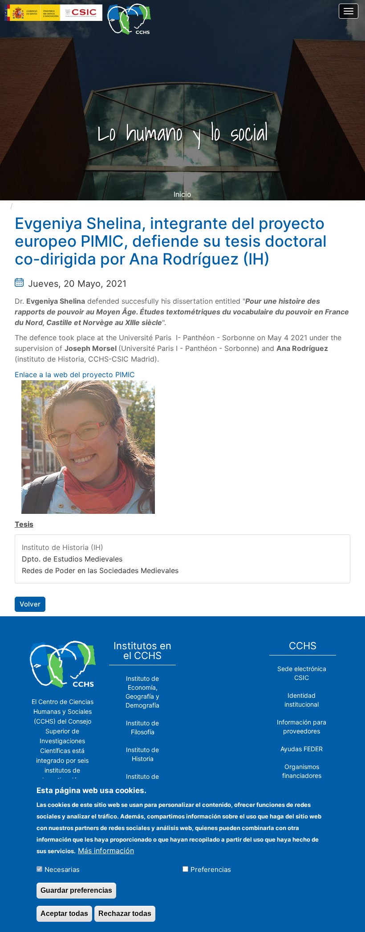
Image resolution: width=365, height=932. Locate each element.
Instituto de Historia (142, 754)
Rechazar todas (124, 913)
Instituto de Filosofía (142, 727)
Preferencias (211, 869)
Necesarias (62, 869)
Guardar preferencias (76, 890)
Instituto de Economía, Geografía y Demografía (142, 692)
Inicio (182, 194)
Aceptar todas (64, 913)
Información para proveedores (301, 726)
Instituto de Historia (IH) (62, 547)
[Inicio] (132, 19)
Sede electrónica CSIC (301, 673)
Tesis (24, 524)
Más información (106, 850)
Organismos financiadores (301, 771)
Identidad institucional (301, 700)
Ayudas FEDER (301, 749)
